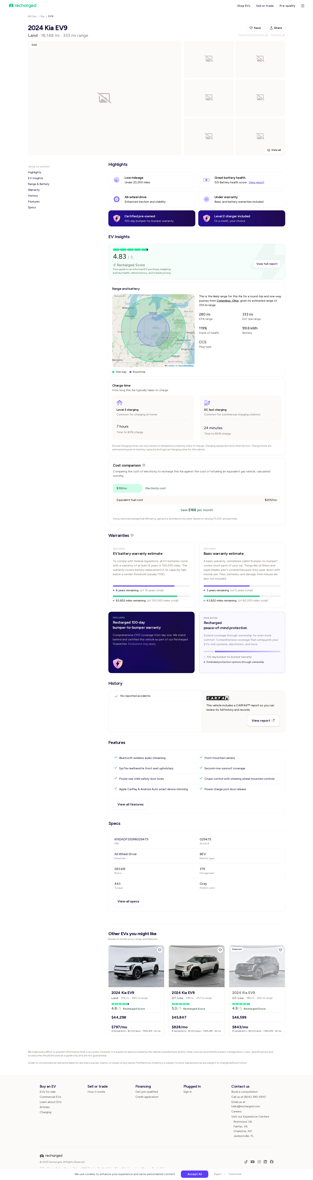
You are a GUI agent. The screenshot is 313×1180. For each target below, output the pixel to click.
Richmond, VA (243, 1121)
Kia (42, 16)
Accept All (194, 1174)
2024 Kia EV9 (122, 992)
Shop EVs (243, 5)
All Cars (32, 16)
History (33, 195)
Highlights (34, 172)
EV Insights (35, 178)
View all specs (128, 901)
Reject (217, 1174)
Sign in (187, 1091)
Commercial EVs (50, 1097)
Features (34, 201)
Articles (45, 1107)
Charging (45, 1112)
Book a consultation (244, 1091)
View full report (267, 264)
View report (256, 182)
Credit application (147, 1097)
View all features (130, 804)
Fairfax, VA (241, 1126)
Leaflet (170, 365)
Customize (235, 1174)
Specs (32, 207)
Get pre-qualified (146, 1091)
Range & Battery (38, 184)
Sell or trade (265, 5)
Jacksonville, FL (244, 1136)
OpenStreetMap (186, 365)
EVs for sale (48, 1091)
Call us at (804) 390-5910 (248, 1097)
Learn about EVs (51, 1102)
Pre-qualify (287, 5)
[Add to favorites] (160, 950)
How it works (96, 1091)
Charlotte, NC (243, 1131)
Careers (236, 1111)
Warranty (34, 190)
